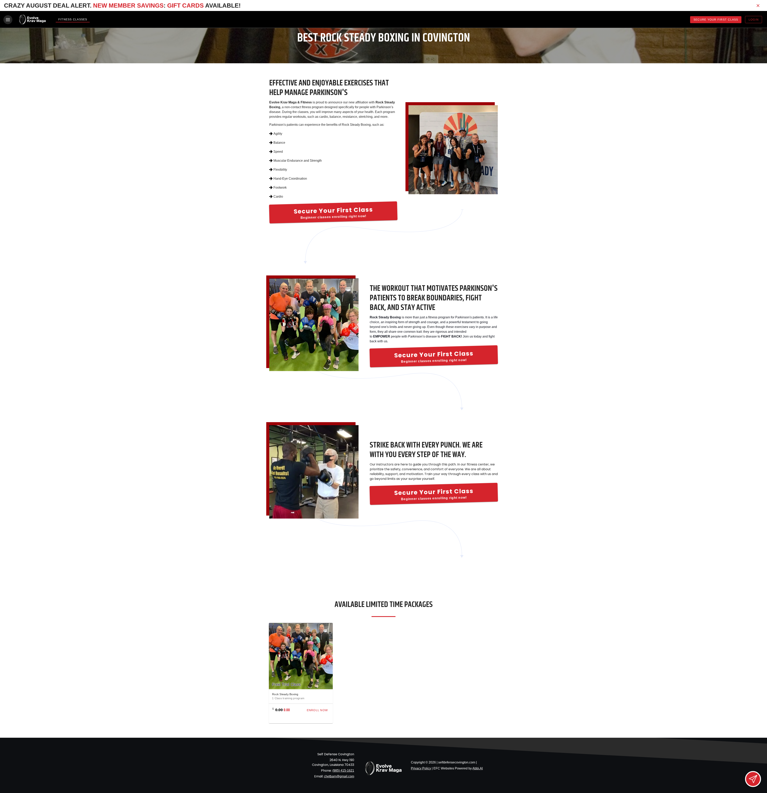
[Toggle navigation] (7, 19)
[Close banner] (758, 5)
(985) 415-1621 (343, 770)
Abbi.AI (477, 768)
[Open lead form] (753, 779)
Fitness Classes (72, 19)
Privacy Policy (421, 768)
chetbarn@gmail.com (339, 776)
